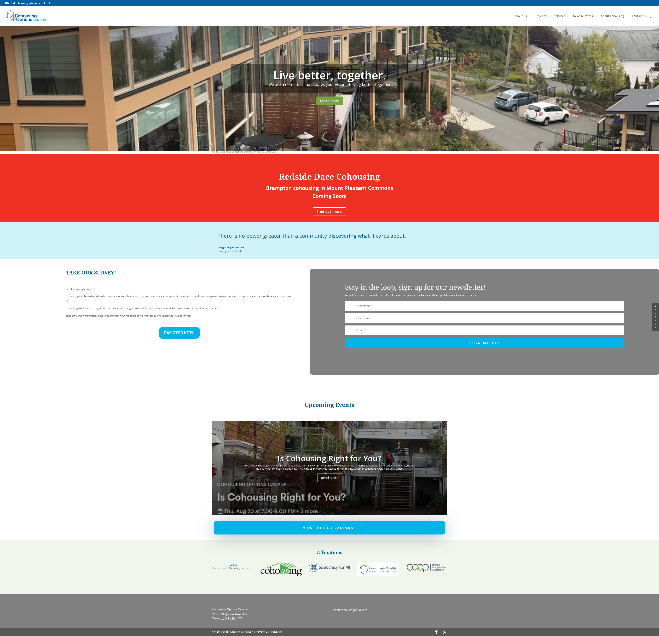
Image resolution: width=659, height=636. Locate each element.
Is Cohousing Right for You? (329, 458)
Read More (329, 477)
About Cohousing (612, 16)
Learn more (329, 100)
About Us (521, 16)
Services (559, 16)
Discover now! (179, 332)
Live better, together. (329, 75)
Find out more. (330, 211)
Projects (540, 16)
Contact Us (639, 16)
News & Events (583, 16)
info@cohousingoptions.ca (350, 610)
